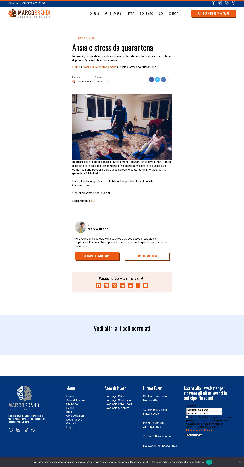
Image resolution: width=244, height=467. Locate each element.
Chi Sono (95, 14)
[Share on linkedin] (106, 285)
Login (69, 427)
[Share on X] (114, 285)
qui (93, 200)
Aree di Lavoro (113, 14)
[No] (240, 462)
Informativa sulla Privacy (199, 430)
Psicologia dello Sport (118, 404)
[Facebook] (151, 79)
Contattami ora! (147, 256)
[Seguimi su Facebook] (213, 3)
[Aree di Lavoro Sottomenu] (122, 14)
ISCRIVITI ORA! (194, 435)
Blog (161, 14)
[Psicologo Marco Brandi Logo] (29, 13)
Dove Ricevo (146, 14)
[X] (157, 79)
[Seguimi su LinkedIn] (220, 3)
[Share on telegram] (122, 285)
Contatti (174, 14)
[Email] (169, 79)
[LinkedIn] (163, 79)
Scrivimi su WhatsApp (216, 14)
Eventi (131, 14)
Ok (209, 462)
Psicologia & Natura (117, 408)
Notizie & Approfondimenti (99, 67)
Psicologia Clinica (115, 396)
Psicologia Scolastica (118, 400)
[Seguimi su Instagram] (227, 3)
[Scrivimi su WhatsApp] (233, 3)
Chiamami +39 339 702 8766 (26, 3)
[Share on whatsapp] (138, 285)
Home (76, 67)
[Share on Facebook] (98, 285)
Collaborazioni (75, 415)
